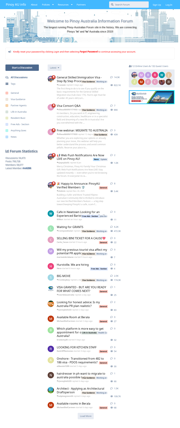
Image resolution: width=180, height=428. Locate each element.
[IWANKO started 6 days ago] (51, 375)
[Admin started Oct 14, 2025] (51, 185)
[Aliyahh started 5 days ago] (51, 304)
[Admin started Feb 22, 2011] (51, 79)
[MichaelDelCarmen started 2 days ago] (51, 319)
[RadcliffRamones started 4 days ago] (51, 349)
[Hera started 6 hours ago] (51, 266)
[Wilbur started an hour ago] (51, 213)
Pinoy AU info (16, 4)
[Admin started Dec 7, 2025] (51, 157)
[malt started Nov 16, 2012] (51, 390)
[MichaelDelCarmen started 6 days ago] (51, 405)
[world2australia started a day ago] (51, 289)
